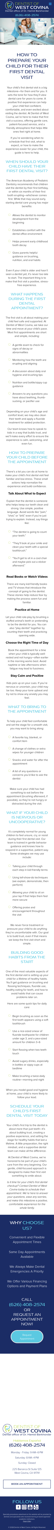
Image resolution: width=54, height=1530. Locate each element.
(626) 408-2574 (27, 15)
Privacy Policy (27, 1521)
